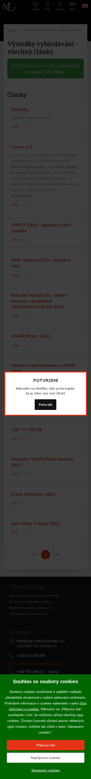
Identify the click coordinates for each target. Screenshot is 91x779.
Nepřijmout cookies (45, 758)
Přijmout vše (45, 745)
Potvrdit (45, 404)
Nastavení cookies (46, 770)
